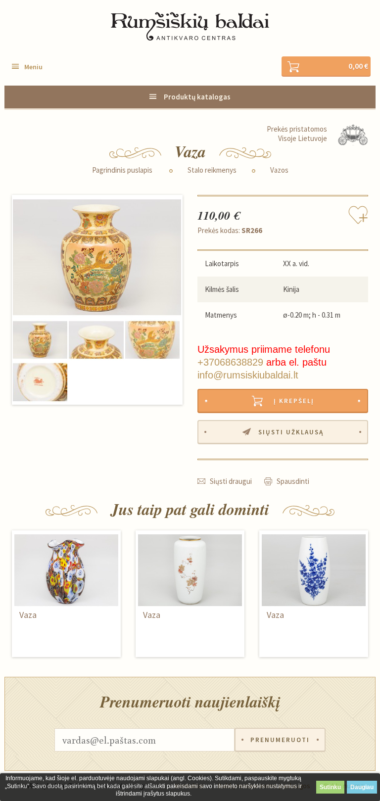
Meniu (33, 66)
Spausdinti (293, 481)
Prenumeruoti (280, 740)
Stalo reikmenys (212, 170)
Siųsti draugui (231, 481)
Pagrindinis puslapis (122, 170)
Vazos (279, 170)
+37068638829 (230, 362)
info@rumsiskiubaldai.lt (247, 375)
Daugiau (362, 787)
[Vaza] (97, 257)
